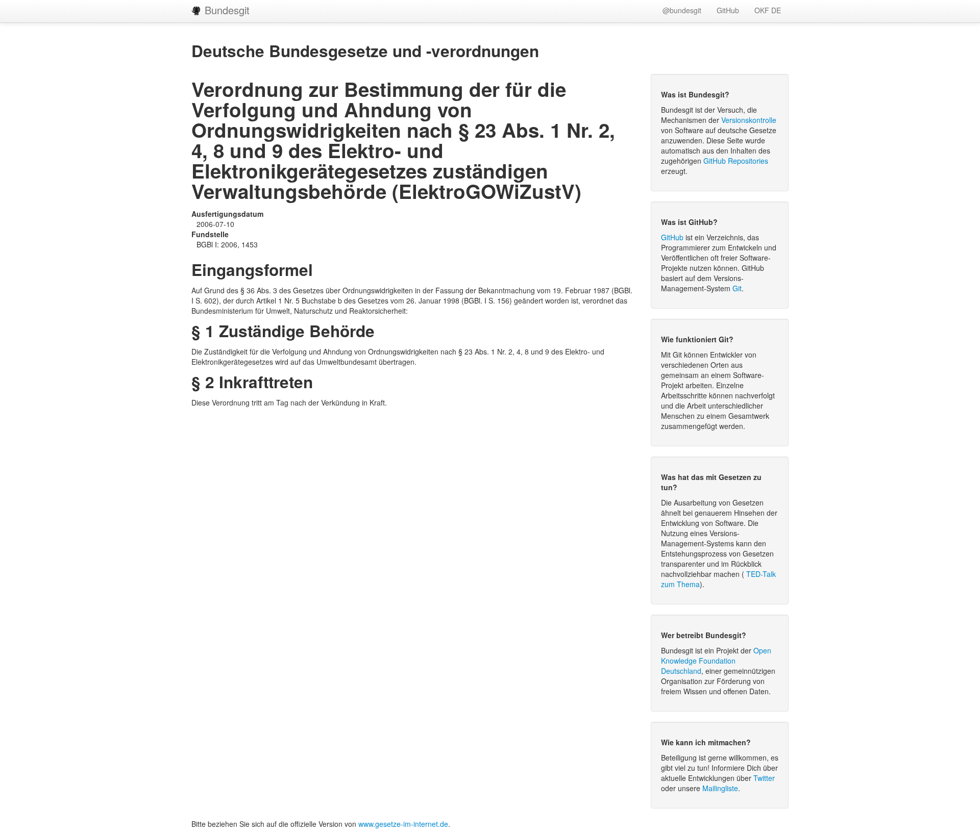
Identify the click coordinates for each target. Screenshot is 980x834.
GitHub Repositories (735, 161)
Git (737, 288)
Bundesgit (226, 10)
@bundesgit (682, 10)
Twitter (764, 778)
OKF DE (767, 10)
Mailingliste (720, 788)
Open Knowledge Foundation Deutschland (716, 660)
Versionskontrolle (748, 120)
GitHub (728, 10)
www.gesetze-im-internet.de (403, 824)
